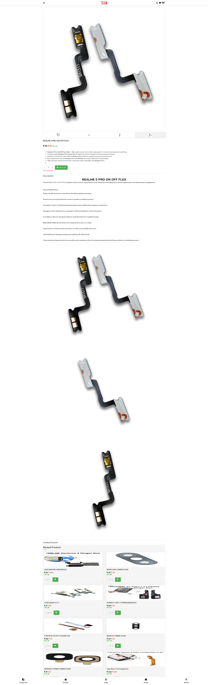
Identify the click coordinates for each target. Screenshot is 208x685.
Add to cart (62, 167)
